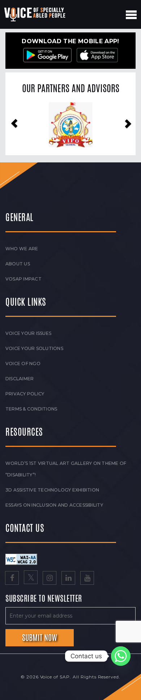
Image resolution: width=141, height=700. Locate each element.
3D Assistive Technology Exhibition (52, 490)
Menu (131, 15)
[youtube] (87, 578)
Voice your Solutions (34, 348)
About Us (17, 263)
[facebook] (12, 578)
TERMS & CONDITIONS (31, 409)
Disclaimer (19, 378)
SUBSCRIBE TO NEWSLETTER (43, 599)
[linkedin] (68, 578)
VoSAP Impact (23, 279)
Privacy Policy (24, 393)
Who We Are (21, 248)
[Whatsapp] (121, 656)
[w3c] (21, 559)
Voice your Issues (28, 333)
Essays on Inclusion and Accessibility (54, 505)
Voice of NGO (22, 363)
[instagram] (49, 578)
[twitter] (30, 578)
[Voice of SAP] (35, 14)
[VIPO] (70, 124)
